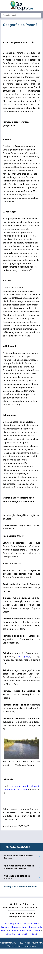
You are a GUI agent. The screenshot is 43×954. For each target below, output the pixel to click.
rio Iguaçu (24, 656)
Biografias (14, 923)
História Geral (33, 930)
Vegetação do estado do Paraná (17, 877)
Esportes (35, 923)
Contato (14, 904)
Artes (5, 923)
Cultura (25, 923)
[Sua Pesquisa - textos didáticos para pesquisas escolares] (21, 10)
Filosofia (5, 927)
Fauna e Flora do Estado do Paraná (18, 856)
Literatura (10, 934)
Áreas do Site (31, 907)
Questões (22, 934)
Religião (33, 934)
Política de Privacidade (21, 913)
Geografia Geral (19, 927)
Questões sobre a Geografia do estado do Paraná (19, 867)
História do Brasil (17, 930)
